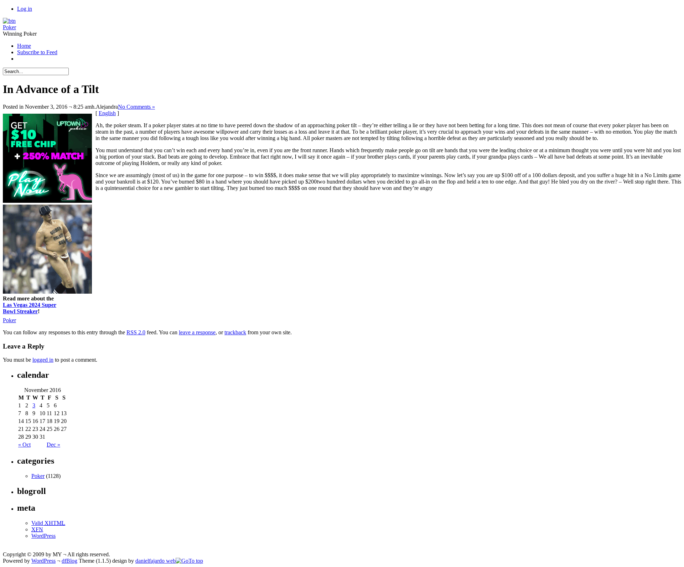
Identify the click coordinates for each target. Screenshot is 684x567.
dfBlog (69, 561)
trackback (235, 332)
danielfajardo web (155, 561)
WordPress (43, 536)
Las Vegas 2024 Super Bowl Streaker (29, 308)
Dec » (53, 445)
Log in (24, 9)
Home (24, 46)
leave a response (197, 332)
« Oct (24, 445)
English (107, 113)
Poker (9, 27)
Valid (48, 523)
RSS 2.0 (135, 332)
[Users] (9, 21)
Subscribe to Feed (37, 52)
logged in (42, 360)
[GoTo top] (189, 561)
